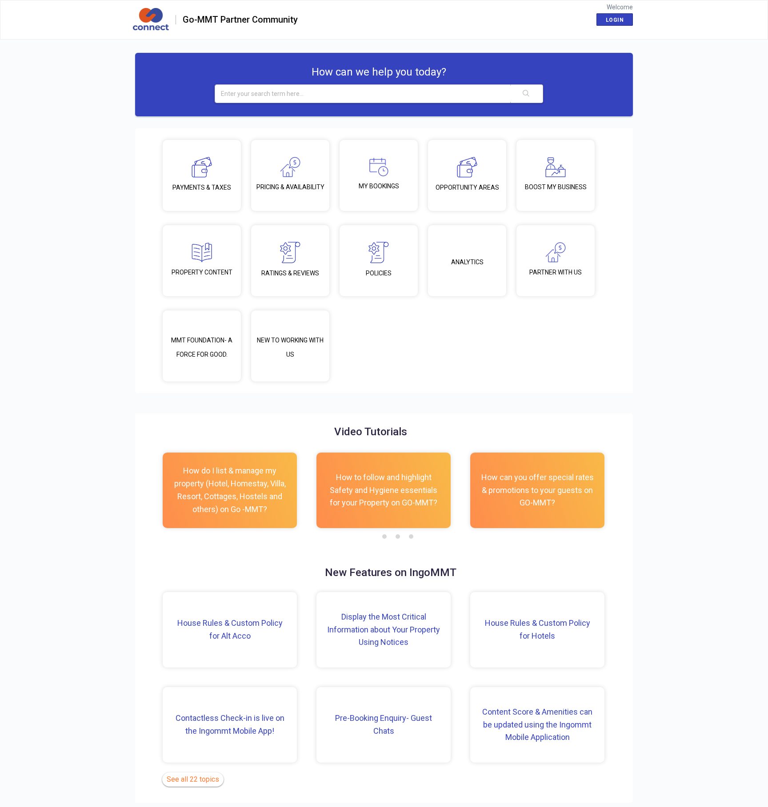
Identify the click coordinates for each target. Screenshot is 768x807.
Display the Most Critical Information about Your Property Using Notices (383, 629)
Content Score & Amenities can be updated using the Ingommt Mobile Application (537, 724)
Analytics (467, 262)
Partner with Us (555, 272)
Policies (379, 273)
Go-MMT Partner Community (240, 20)
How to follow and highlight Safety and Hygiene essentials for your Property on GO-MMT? (383, 490)
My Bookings (379, 186)
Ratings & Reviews (290, 273)
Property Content (202, 272)
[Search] (526, 94)
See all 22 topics (193, 779)
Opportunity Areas (467, 187)
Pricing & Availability (290, 187)
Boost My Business (556, 187)
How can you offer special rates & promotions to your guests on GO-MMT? (537, 490)
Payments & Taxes (201, 187)
